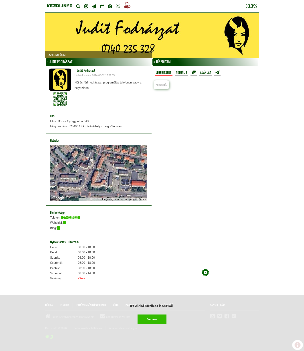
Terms (142, 199)
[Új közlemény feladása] (94, 6)
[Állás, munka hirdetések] (127, 6)
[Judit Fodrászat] (60, 79)
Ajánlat (205, 73)
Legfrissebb (163, 73)
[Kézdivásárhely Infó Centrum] (59, 5)
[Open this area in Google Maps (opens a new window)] (58, 198)
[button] (98, 170)
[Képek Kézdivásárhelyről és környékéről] (110, 6)
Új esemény (217, 72)
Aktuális (181, 73)
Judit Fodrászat (86, 71)
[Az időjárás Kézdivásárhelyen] (118, 6)
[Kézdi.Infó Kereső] (78, 6)
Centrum (86, 5)
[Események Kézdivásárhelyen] (102, 6)
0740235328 (70, 217)
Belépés (251, 6)
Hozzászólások (194, 72)
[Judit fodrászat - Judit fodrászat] (152, 35)
